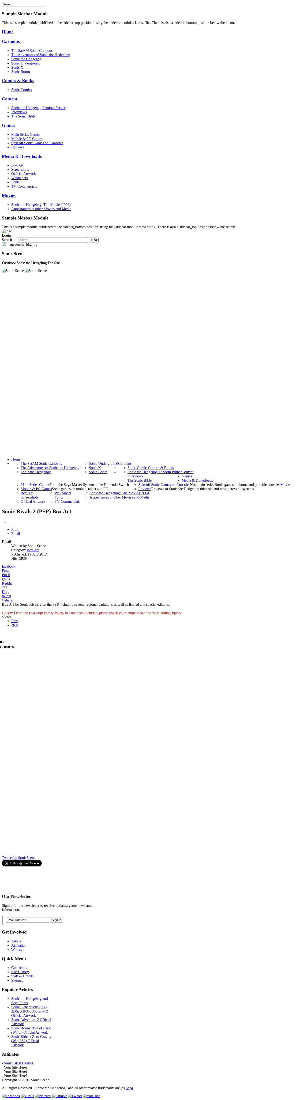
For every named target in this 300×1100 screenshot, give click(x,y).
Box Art (17, 165)
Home (7, 31)
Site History (20, 972)
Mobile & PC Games (26, 139)
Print (14, 529)
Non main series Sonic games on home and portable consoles (235, 485)
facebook (8, 566)
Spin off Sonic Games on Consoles (37, 143)
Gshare (7, 600)
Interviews (19, 112)
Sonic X (17, 67)
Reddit (7, 583)
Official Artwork (23, 174)
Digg (5, 592)
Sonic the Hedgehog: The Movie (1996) (41, 205)
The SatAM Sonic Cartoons (31, 51)
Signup (56, 920)
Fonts (15, 182)
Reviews (17, 147)
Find (94, 240)
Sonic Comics (21, 90)
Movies (8, 195)
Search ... (9, 240)
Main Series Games (25, 134)
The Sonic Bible (23, 116)
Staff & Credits (22, 976)
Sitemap (17, 980)
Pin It (6, 575)
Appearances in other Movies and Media (41, 209)
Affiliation (18, 945)
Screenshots (20, 169)
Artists (16, 941)
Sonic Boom (20, 72)
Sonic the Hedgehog (26, 59)
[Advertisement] (87, 877)
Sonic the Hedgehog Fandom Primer (38, 108)
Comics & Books (18, 80)
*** (5, 588)
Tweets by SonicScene (18, 858)
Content (9, 98)
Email (15, 534)
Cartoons (11, 41)
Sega (129, 1088)
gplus (6, 579)
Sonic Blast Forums (18, 1063)
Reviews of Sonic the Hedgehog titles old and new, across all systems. (203, 489)
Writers (16, 950)
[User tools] (4, 522)
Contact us (19, 968)
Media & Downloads (22, 156)
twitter (6, 596)
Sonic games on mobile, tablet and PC (80, 489)
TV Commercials (24, 186)
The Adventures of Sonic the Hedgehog (40, 55)
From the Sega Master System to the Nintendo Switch (89, 485)
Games (8, 125)
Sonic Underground (26, 63)
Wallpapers (19, 178)
